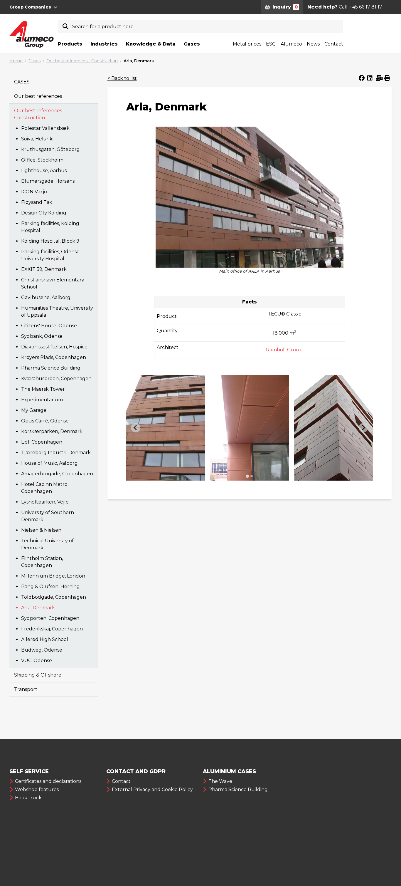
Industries (104, 44)
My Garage (33, 410)
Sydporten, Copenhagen (50, 618)
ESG (271, 44)
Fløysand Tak (36, 202)
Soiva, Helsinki (37, 139)
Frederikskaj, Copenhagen (52, 629)
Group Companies (30, 7)
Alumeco (291, 44)
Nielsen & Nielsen (41, 530)
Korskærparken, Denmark (51, 431)
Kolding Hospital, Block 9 (50, 241)
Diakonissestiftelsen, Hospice (54, 347)
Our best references (38, 96)
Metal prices (247, 44)
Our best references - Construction (82, 60)
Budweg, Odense (41, 650)
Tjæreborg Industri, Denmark (56, 452)
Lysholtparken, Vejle (45, 502)
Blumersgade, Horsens (48, 181)
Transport (25, 689)
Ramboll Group (284, 350)
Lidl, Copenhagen (41, 442)
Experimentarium (42, 399)
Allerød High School (44, 639)
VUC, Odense (36, 660)
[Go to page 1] (247, 476)
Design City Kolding (43, 213)
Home (16, 60)
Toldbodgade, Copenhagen (53, 597)
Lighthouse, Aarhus (44, 170)
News (313, 44)
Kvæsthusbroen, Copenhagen (56, 378)
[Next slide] (363, 427)
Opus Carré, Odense (45, 421)
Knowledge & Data (151, 44)
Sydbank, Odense (42, 336)
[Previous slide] (135, 427)
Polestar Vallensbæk (45, 128)
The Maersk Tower (43, 389)
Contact (333, 44)
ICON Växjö (34, 191)
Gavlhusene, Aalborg (45, 297)
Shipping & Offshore (37, 675)
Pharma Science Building (50, 368)
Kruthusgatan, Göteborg (50, 149)
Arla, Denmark (139, 60)
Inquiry (285, 7)
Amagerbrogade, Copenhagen (57, 473)
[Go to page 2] (251, 476)
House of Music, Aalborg (49, 463)
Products (70, 44)
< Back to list (122, 78)
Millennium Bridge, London (53, 576)
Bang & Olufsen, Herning (50, 586)
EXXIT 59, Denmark (44, 269)
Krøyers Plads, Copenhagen (53, 357)
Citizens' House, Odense (49, 325)
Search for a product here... (104, 26)
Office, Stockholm (42, 160)
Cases (192, 44)
